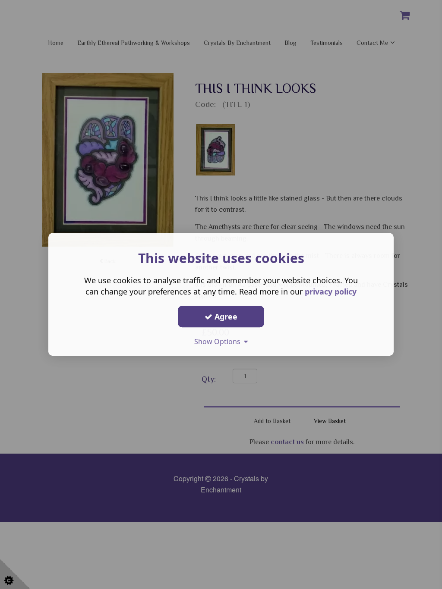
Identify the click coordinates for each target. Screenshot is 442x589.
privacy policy (331, 291)
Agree (224, 316)
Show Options (219, 341)
